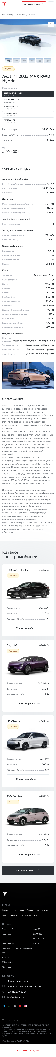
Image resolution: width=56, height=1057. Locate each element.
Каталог (7, 924)
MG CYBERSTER (39, 939)
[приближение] (51, 24)
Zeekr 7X (5, 957)
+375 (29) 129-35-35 (17, 991)
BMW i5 (36, 943)
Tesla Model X (7, 934)
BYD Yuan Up (7, 962)
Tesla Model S (7, 929)
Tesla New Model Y (9, 939)
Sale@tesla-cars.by (15, 997)
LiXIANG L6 (37, 934)
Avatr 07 (36, 929)
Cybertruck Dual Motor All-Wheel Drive (17, 948)
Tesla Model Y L (8, 943)
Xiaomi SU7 (6, 967)
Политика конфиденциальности (15, 1020)
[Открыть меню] (51, 4)
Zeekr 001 (6, 952)
